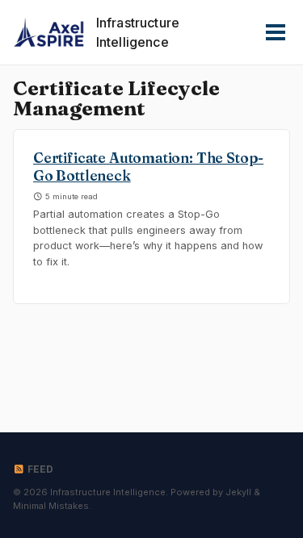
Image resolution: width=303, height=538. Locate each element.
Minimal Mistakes (51, 505)
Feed (39, 469)
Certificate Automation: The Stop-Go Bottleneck (148, 167)
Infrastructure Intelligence (137, 32)
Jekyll (238, 492)
